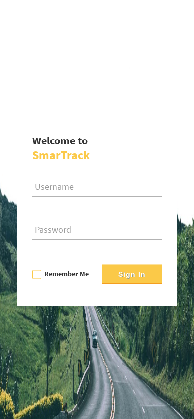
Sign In (132, 275)
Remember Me (66, 273)
